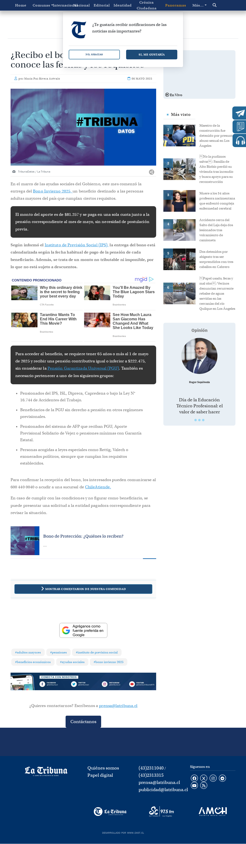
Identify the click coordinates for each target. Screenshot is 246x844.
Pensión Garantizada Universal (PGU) (83, 368)
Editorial (102, 5)
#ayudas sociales (72, 662)
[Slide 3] (203, 420)
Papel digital (100, 775)
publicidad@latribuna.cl (163, 789)
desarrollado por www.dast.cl (123, 832)
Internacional (62, 5)
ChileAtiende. (98, 487)
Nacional (81, 5)
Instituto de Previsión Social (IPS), (77, 245)
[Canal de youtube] (194, 786)
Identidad (123, 5)
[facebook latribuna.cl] (194, 778)
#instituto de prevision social (97, 652)
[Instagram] (112, 685)
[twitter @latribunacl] (203, 778)
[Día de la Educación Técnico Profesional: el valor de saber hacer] (199, 356)
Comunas (41, 5)
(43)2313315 (151, 775)
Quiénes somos (103, 768)
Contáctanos (83, 721)
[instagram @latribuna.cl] (213, 778)
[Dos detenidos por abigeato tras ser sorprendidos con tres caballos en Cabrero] (181, 259)
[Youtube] (141, 685)
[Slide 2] (199, 420)
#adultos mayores (28, 652)
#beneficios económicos (33, 662)
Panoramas (175, 5)
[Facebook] (54, 685)
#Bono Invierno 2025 (108, 662)
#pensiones (58, 652)
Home (20, 5)
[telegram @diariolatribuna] (222, 778)
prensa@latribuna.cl (118, 705)
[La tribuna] (46, 773)
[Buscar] (221, 5)
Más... (198, 5)
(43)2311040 (151, 768)
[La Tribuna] (110, 812)
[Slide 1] (195, 420)
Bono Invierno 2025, (53, 191)
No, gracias (94, 54)
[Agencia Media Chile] (212, 812)
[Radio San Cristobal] (161, 812)
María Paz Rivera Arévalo (42, 78)
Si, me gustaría (152, 54)
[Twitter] (83, 685)
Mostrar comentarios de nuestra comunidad (85, 589)
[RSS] (203, 786)
